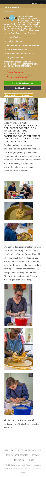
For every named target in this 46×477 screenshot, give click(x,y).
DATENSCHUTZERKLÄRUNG (29, 450)
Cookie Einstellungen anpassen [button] (18, 95)
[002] (18, 211)
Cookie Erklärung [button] (15, 72)
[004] (18, 305)
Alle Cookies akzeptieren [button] (22, 83)
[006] (18, 393)
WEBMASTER (18, 460)
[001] (18, 190)
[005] (18, 349)
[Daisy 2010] (21, 108)
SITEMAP (36, 455)
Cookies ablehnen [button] (22, 88)
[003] (18, 232)
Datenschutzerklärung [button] (17, 77)
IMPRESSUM (8, 450)
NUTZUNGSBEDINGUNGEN (16, 455)
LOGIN (31, 460)
